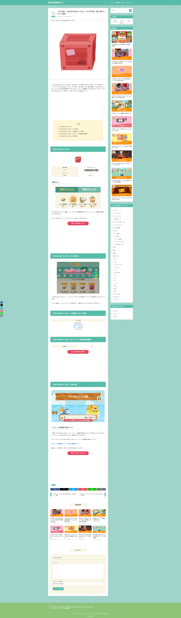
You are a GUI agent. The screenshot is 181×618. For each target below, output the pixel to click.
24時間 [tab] (115, 20)
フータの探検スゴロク (118, 244)
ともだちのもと (77, 324)
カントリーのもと (77, 327)
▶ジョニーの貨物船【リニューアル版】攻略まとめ (64, 443)
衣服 (114, 253)
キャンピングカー (117, 294)
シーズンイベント (117, 213)
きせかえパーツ (116, 297)
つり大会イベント (117, 219)
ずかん (114, 247)
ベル (115, 270)
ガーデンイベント (117, 216)
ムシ (115, 278)
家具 (114, 250)
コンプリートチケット (118, 264)
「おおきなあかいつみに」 (65, 126)
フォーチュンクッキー (118, 225)
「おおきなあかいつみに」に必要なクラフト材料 (71, 131)
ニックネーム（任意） (58, 581)
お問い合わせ (104, 613)
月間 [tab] (128, 20)
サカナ (115, 275)
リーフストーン (117, 267)
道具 (115, 291)
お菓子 (115, 286)
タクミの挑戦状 (116, 227)
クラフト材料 (116, 272)
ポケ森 (53, 16)
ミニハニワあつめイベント (119, 222)
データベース (116, 299)
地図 (115, 288)
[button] (54, 489)
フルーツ (116, 283)
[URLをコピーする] (101, 489)
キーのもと (77, 329)
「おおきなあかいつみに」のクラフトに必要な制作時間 (73, 134)
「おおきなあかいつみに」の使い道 (68, 136)
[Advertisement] (78, 106)
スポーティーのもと (77, 326)
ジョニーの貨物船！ (118, 239)
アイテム (115, 262)
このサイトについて (78, 613)
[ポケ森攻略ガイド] (59, 2)
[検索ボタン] (131, 2)
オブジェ (115, 259)
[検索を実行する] (130, 10)
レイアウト (115, 210)
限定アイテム (116, 256)
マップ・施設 (116, 233)
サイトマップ (86, 613)
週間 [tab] (122, 20)
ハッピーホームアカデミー (119, 241)
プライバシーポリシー (95, 613)
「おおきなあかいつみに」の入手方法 (68, 129)
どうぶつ (115, 230)
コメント (55, 562)
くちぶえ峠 (116, 236)
